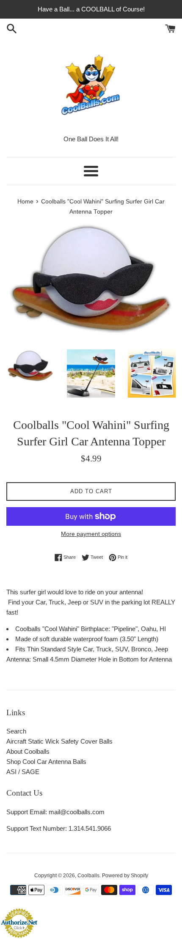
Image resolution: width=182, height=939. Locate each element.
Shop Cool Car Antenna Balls (46, 761)
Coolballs (88, 876)
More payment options (91, 533)
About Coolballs (28, 751)
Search (16, 731)
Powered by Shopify (125, 876)
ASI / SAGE (22, 771)
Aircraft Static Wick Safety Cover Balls (59, 741)
